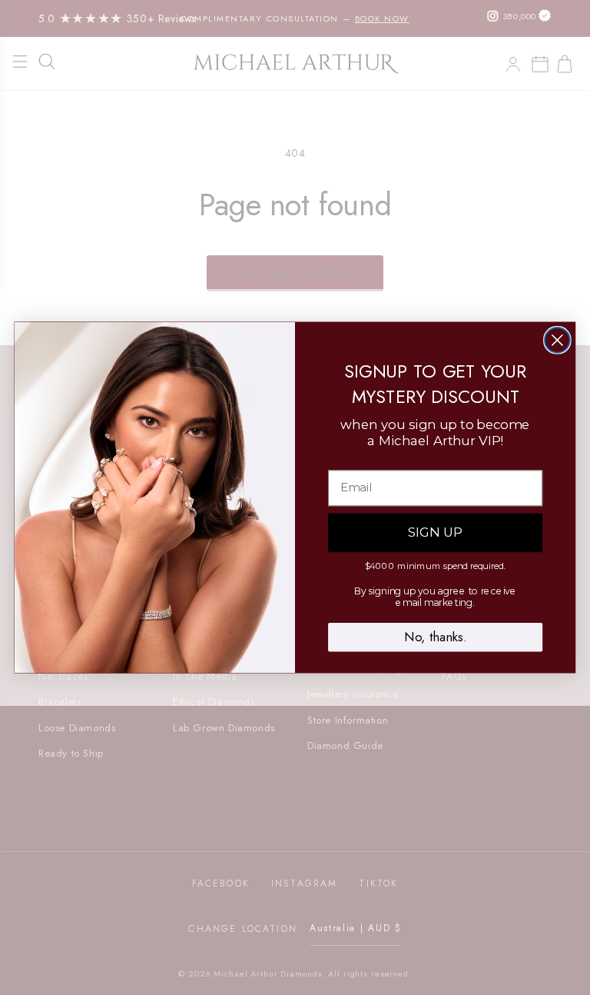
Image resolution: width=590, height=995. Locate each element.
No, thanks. (435, 637)
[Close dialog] (557, 340)
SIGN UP (435, 533)
